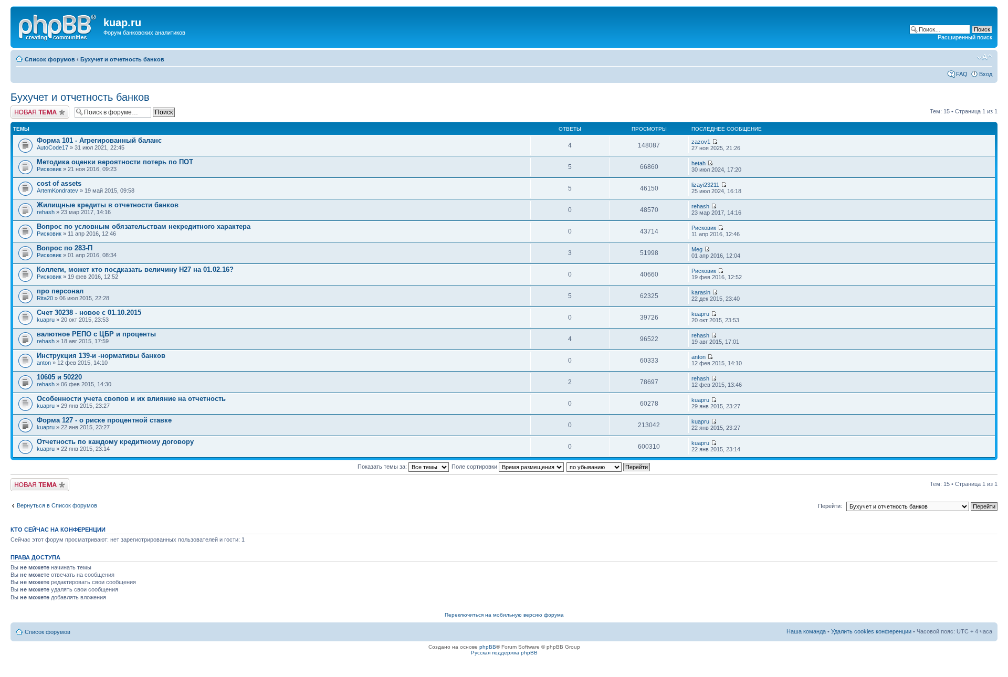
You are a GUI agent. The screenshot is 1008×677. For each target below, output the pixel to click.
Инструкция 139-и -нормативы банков (101, 355)
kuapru (46, 319)
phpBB (487, 647)
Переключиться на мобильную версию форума (504, 615)
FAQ (962, 74)
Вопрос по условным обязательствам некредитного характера (143, 226)
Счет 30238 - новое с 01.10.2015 (89, 312)
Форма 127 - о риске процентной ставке (104, 420)
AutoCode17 (52, 147)
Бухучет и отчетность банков (122, 59)
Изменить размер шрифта (984, 57)
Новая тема (26, 108)
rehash (46, 212)
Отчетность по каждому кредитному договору (115, 442)
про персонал (60, 291)
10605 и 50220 (59, 377)
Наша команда (806, 631)
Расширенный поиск (965, 37)
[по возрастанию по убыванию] (608, 466)
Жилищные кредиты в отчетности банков (107, 205)
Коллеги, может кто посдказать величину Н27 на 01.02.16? (135, 269)
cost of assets (59, 183)
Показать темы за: (383, 466)
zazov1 (700, 142)
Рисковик (49, 169)
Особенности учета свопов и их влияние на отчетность (131, 399)
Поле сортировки (475, 466)
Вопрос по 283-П (64, 248)
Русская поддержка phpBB (504, 652)
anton (44, 362)
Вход (985, 74)
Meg (696, 249)
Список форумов (50, 59)
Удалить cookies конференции (871, 631)
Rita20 (45, 298)
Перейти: (830, 506)
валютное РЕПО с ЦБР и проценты (96, 334)
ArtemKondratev (57, 190)
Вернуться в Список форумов (57, 505)
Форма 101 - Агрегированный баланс (99, 140)
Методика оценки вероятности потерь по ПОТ (115, 162)
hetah (698, 163)
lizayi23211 (705, 185)
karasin (700, 292)
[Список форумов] (58, 26)
